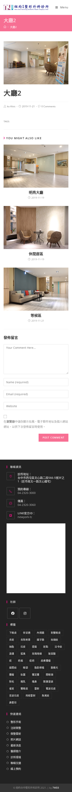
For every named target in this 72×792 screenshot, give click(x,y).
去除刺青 (26, 639)
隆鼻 (34, 681)
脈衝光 (54, 667)
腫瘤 (11, 674)
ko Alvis (11, 106)
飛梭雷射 (31, 695)
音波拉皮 (14, 695)
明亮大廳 (36, 192)
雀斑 (11, 688)
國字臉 (40, 639)
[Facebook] (12, 613)
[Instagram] (24, 613)
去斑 (11, 639)
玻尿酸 (52, 653)
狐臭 (23, 653)
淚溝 (11, 653)
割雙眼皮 (56, 632)
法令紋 (58, 646)
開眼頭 (49, 674)
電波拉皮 (51, 688)
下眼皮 (13, 632)
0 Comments (48, 106)
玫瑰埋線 (37, 653)
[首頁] (5, 27)
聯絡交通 (16, 763)
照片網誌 (16, 739)
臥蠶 (23, 674)
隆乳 (23, 681)
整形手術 (16, 722)
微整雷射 (16, 733)
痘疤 (31, 660)
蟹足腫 (35, 674)
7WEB (55, 787)
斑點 (45, 646)
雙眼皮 (24, 688)
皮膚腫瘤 (46, 660)
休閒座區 (36, 253)
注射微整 (16, 728)
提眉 (34, 646)
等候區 (36, 315)
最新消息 (16, 745)
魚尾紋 (45, 695)
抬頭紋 (54, 639)
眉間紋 (13, 667)
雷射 (36, 688)
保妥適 (26, 632)
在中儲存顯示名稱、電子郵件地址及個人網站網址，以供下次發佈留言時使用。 (36, 424)
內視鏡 (40, 632)
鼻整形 (13, 702)
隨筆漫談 (48, 681)
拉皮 (23, 646)
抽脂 (11, 646)
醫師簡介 (16, 751)
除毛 (11, 681)
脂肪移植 (39, 667)
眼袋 (25, 667)
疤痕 (20, 660)
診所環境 (16, 757)
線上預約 (16, 768)
